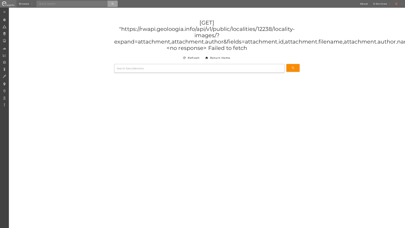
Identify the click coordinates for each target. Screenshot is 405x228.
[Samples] (4, 48)
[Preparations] (4, 76)
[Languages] (399, 4)
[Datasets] (4, 62)
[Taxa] (4, 27)
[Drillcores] (4, 105)
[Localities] (4, 84)
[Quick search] (113, 4)
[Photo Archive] (4, 41)
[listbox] (4, 59)
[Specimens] (4, 20)
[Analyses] (4, 69)
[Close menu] (4, 12)
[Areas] (4, 98)
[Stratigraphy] (4, 34)
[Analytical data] (4, 55)
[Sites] (4, 91)
